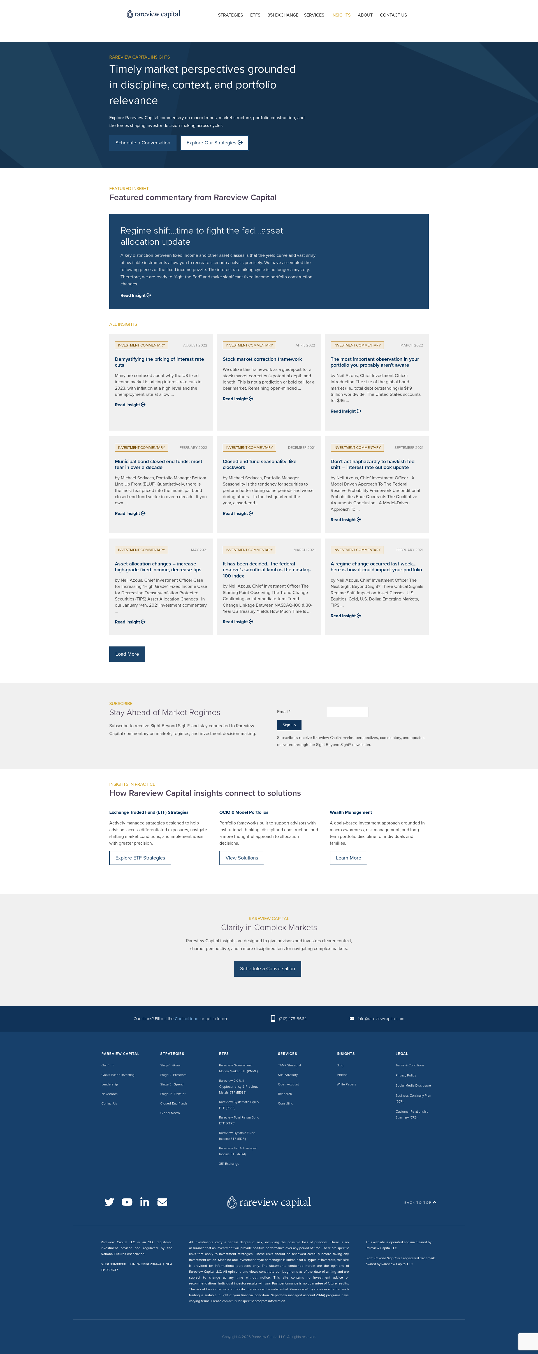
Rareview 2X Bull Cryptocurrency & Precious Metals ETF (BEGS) (238, 1086)
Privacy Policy (406, 1075)
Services (314, 15)
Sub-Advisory (288, 1075)
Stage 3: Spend (172, 1084)
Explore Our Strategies (212, 143)
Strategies (230, 15)
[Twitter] (109, 1202)
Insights (341, 15)
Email (283, 712)
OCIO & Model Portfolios (243, 812)
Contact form (186, 1018)
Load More (127, 654)
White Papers (346, 1084)
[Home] (269, 1202)
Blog (340, 1065)
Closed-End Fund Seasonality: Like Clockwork (259, 464)
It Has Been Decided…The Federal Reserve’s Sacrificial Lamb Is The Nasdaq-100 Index (267, 570)
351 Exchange (283, 15)
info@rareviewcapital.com (381, 1018)
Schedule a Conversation (142, 143)
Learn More (348, 858)
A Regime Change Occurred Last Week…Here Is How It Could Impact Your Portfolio (376, 567)
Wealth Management (351, 812)
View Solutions (242, 858)
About (365, 15)
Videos (342, 1075)
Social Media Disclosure (413, 1085)
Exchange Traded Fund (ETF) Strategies (149, 812)
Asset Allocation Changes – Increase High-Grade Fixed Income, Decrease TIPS (158, 567)
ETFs (255, 15)
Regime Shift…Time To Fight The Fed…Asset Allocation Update (201, 236)
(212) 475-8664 (293, 1018)
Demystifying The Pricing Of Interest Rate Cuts (159, 362)
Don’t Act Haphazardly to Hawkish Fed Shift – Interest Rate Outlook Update (372, 464)
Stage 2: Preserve (173, 1075)
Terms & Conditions (410, 1065)
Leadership (109, 1084)
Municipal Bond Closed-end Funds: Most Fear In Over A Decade (158, 464)
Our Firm (107, 1065)
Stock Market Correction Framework (262, 359)
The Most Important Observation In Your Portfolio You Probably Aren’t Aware (375, 362)
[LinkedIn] (144, 1202)
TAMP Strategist (289, 1065)
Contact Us (393, 15)
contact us (229, 1301)
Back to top (418, 1203)
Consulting (285, 1103)
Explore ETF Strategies (140, 858)
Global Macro (170, 1113)
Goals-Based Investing (117, 1075)
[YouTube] (127, 1202)
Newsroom (109, 1094)
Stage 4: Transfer (172, 1094)
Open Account (288, 1084)
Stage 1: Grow (170, 1065)
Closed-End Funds (173, 1103)
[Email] (162, 1202)
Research (285, 1094)
